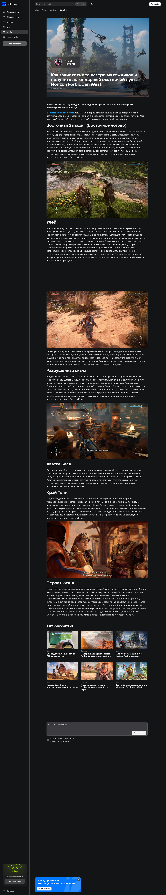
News (45, 10)
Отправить (138, 733)
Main (37, 10)
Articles (53, 10)
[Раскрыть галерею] (97, 189)
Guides (63, 10)
